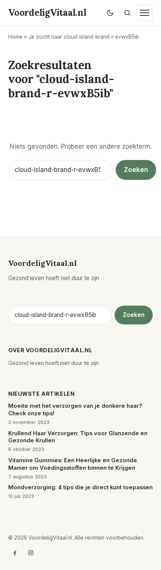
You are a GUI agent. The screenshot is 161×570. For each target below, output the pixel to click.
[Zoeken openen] (127, 13)
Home (15, 37)
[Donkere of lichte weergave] (110, 13)
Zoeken (136, 169)
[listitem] (15, 552)
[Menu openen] (144, 13)
